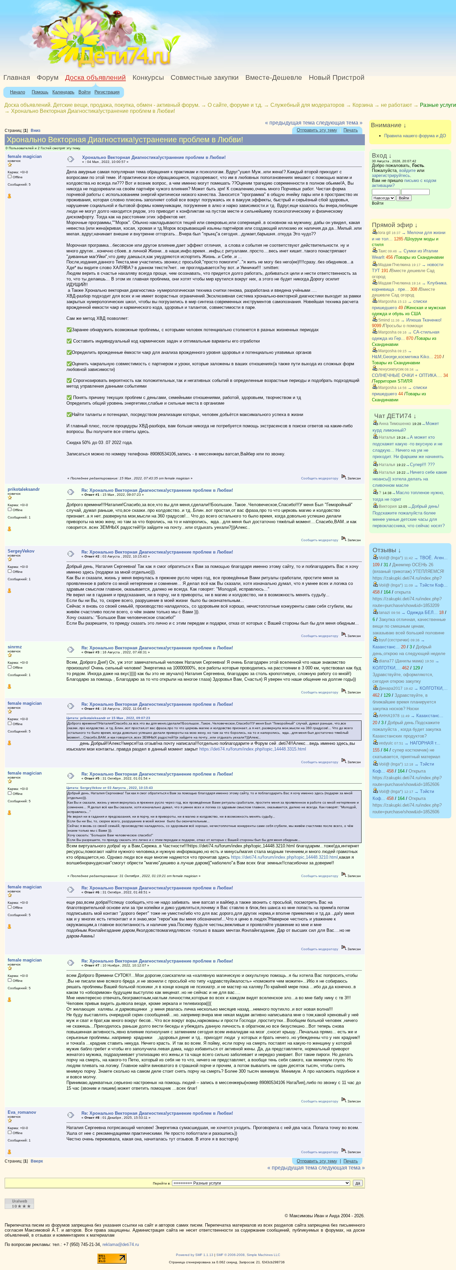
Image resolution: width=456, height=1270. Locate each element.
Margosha (387, 301)
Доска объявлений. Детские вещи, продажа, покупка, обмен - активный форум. (102, 105)
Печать (351, 130)
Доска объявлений (95, 77)
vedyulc (385, 743)
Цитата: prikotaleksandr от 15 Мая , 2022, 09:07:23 (108, 718)
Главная (16, 77)
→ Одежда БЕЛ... (419, 612)
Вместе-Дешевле (273, 77)
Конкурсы (148, 77)
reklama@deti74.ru (120, 1244)
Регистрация (107, 91)
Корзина (363, 105)
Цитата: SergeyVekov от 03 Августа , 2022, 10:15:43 (109, 788)
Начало (17, 91)
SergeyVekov (21, 551)
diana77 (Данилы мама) (401, 661)
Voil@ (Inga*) (390, 558)
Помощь (40, 91)
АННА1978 (389, 715)
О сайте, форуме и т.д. (235, 105)
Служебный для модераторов (307, 105)
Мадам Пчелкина (394, 264)
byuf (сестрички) (393, 640)
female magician (25, 156)
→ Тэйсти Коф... (431, 585)
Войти (84, 91)
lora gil (384, 232)
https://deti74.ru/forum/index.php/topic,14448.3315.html (252, 749)
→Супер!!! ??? (420, 464)
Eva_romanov (22, 1112)
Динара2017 (390, 688)
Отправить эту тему (317, 130)
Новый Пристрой (337, 77)
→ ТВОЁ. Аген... (431, 557)
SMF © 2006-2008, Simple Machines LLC (248, 1255)
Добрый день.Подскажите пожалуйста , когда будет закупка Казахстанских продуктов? (407, 729)
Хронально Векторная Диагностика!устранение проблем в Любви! (93, 111)
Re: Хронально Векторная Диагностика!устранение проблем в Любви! (157, 490)
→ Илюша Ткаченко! (421, 320)
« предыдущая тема (290, 123)
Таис (382, 251)
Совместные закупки (205, 77)
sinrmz (15, 646)
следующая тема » (339, 123)
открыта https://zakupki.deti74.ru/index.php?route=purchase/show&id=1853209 (407, 599)
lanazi (384, 612)
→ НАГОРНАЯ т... (422, 743)
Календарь (63, 91)
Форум (47, 77)
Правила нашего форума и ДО (415, 135)
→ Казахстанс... (427, 715)
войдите (407, 170)
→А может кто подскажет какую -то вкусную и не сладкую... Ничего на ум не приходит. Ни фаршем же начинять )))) (408, 450)
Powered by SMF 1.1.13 (194, 1255)
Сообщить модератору (319, 478)
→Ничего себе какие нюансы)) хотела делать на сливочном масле (410, 479)
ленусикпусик (390, 369)
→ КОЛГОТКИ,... (431, 688)
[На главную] (61, 68)
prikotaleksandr (24, 489)
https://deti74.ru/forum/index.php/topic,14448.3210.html (284, 857)
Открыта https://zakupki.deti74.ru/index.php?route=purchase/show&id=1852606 (407, 778)
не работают (396, 105)
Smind (383, 320)
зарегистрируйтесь (391, 175)
